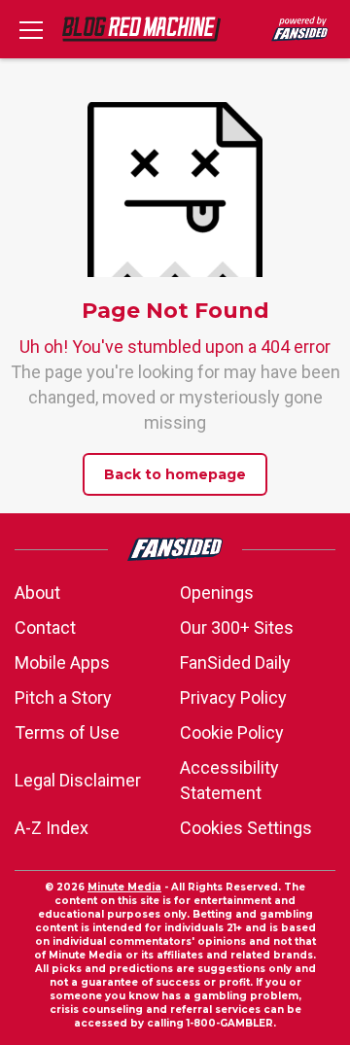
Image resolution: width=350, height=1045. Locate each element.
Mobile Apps (62, 662)
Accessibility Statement (229, 780)
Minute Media (124, 887)
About (37, 592)
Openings (217, 592)
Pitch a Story (63, 697)
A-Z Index (51, 828)
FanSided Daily (235, 662)
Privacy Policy (233, 697)
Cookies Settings (246, 828)
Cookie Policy (232, 732)
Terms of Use (67, 732)
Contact (45, 627)
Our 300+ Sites (237, 627)
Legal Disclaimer (78, 780)
